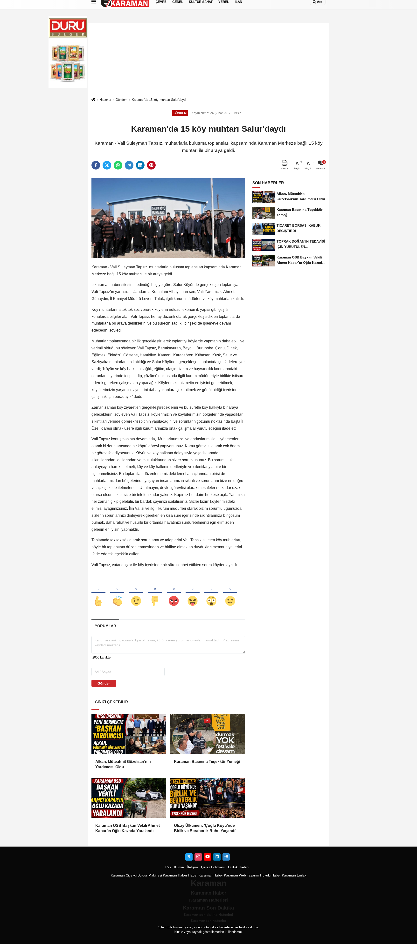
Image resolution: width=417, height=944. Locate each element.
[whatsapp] (118, 165)
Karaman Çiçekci (124, 875)
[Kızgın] (174, 593)
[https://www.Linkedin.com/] (216, 857)
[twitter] (107, 165)
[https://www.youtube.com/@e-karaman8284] (207, 857)
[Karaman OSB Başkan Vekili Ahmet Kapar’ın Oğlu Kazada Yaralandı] (128, 798)
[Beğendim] (98, 593)
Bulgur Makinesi (150, 875)
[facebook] (95, 165)
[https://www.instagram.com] (198, 857)
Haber (193, 875)
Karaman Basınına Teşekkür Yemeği (207, 762)
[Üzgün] (230, 593)
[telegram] (129, 165)
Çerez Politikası (213, 867)
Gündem (121, 100)
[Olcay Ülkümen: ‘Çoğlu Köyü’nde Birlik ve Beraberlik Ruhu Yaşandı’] (207, 798)
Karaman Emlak (294, 875)
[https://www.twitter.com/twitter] (189, 857)
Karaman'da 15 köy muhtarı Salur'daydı (159, 100)
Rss (168, 867)
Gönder (103, 683)
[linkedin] (140, 165)
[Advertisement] (208, 60)
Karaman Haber (175, 875)
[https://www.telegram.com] (226, 857)
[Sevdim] (136, 593)
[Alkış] (117, 593)
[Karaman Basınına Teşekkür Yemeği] (207, 734)
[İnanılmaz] (211, 593)
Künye (179, 867)
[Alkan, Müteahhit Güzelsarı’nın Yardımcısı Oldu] (128, 734)
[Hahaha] (193, 593)
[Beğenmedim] (155, 593)
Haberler (105, 100)
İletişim (192, 867)
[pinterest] (151, 165)
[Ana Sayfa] (93, 100)
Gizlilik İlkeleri (238, 867)
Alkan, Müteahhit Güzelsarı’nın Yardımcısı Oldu (123, 764)
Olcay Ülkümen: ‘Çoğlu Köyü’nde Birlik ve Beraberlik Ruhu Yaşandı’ (205, 828)
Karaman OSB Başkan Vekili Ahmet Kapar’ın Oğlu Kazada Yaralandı (127, 828)
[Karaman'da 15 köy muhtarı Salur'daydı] (168, 218)
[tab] (105, 625)
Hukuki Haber (270, 875)
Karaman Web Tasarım (241, 875)
